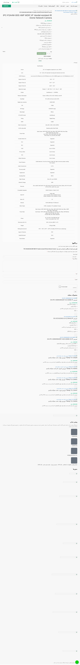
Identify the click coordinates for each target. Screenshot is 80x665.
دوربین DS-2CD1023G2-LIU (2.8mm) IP (65, 318)
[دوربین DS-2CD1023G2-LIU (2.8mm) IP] (70, 316)
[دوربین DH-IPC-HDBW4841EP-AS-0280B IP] (69, 298)
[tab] (40, 60)
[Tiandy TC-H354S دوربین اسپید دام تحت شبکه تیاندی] (66, 366)
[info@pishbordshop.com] (74, 451)
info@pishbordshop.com (72, 455)
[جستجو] (35, 2)
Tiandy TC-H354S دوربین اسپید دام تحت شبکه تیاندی (61, 368)
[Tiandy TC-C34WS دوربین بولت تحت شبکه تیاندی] (66, 377)
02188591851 (74, 436)
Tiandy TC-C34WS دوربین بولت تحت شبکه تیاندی (62, 379)
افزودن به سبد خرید (41, 53)
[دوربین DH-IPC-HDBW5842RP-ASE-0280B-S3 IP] (68, 337)
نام (76, 273)
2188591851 (5, 5)
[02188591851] (74, 432)
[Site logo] (74, 2)
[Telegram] (72, 520)
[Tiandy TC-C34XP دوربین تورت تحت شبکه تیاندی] (67, 388)
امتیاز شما (75, 254)
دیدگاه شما (74, 258)
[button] (75, 314)
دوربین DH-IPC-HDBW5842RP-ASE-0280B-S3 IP (62, 339)
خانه (51, 10)
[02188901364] (74, 441)
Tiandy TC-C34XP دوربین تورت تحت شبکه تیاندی (62, 390)
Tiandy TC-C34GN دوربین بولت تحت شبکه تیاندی (62, 401)
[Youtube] (68, 520)
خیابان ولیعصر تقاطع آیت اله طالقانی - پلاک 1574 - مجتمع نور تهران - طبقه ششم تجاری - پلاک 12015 (57, 464)
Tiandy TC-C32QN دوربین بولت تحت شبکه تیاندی (62, 357)
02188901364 (74, 445)
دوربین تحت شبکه (37, 10)
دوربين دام (46, 58)
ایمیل (76, 279)
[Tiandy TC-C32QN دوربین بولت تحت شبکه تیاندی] (66, 355)
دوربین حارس (40, 58)
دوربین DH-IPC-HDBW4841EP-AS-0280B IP (63, 300)
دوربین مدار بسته (45, 10)
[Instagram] (75, 520)
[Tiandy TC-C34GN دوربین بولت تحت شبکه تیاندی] (66, 399)
